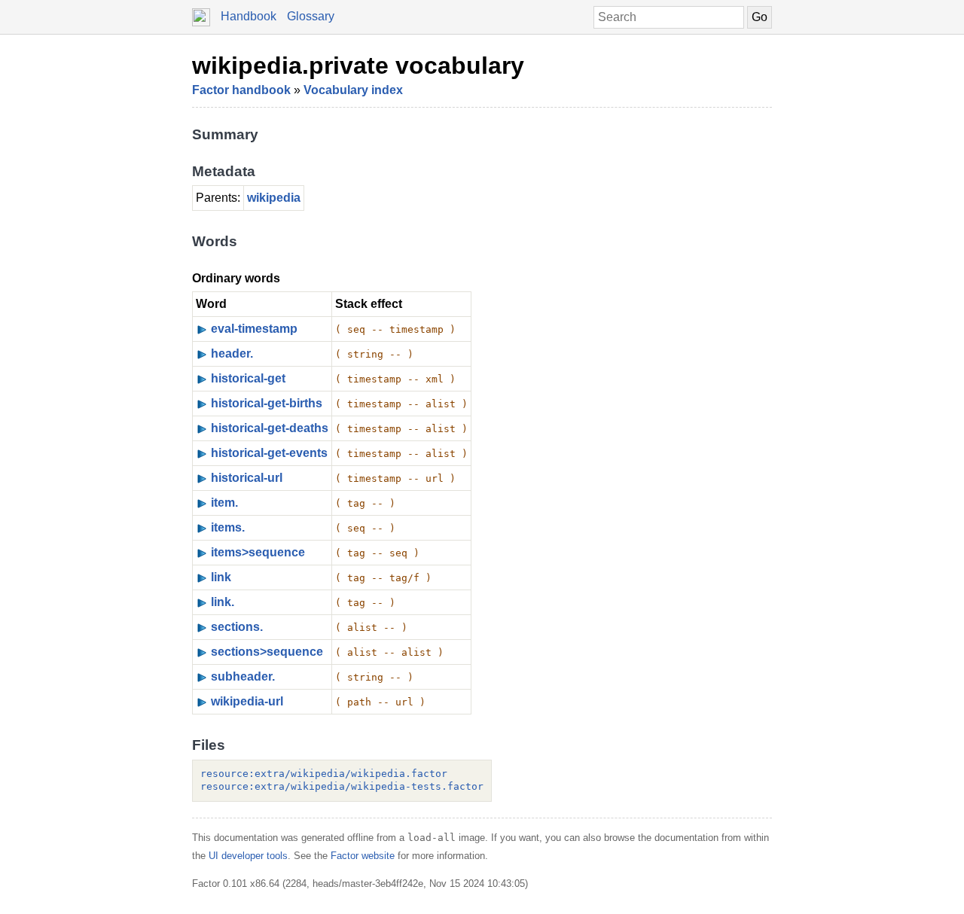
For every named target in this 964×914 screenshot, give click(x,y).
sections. (237, 626)
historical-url (246, 477)
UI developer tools (248, 855)
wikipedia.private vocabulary (358, 65)
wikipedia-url (247, 701)
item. (224, 502)
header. (232, 353)
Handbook (248, 16)
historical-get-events (269, 452)
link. (222, 602)
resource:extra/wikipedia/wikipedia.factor (323, 773)
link (221, 577)
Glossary (310, 16)
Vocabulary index (353, 90)
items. (228, 527)
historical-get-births (266, 403)
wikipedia (273, 197)
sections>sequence (267, 651)
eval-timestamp (254, 328)
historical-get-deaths (269, 428)
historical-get (248, 378)
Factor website (363, 855)
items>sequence (258, 552)
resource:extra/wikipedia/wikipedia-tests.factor (342, 786)
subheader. (243, 676)
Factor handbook (241, 90)
